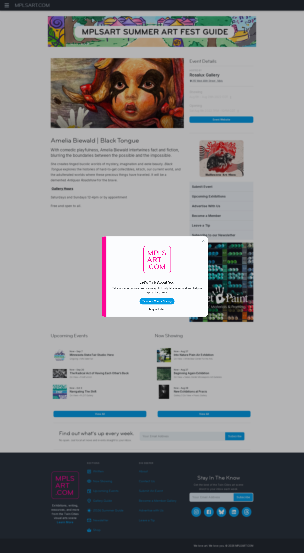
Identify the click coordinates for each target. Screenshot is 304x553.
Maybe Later (157, 309)
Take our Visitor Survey (157, 301)
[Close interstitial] (203, 241)
